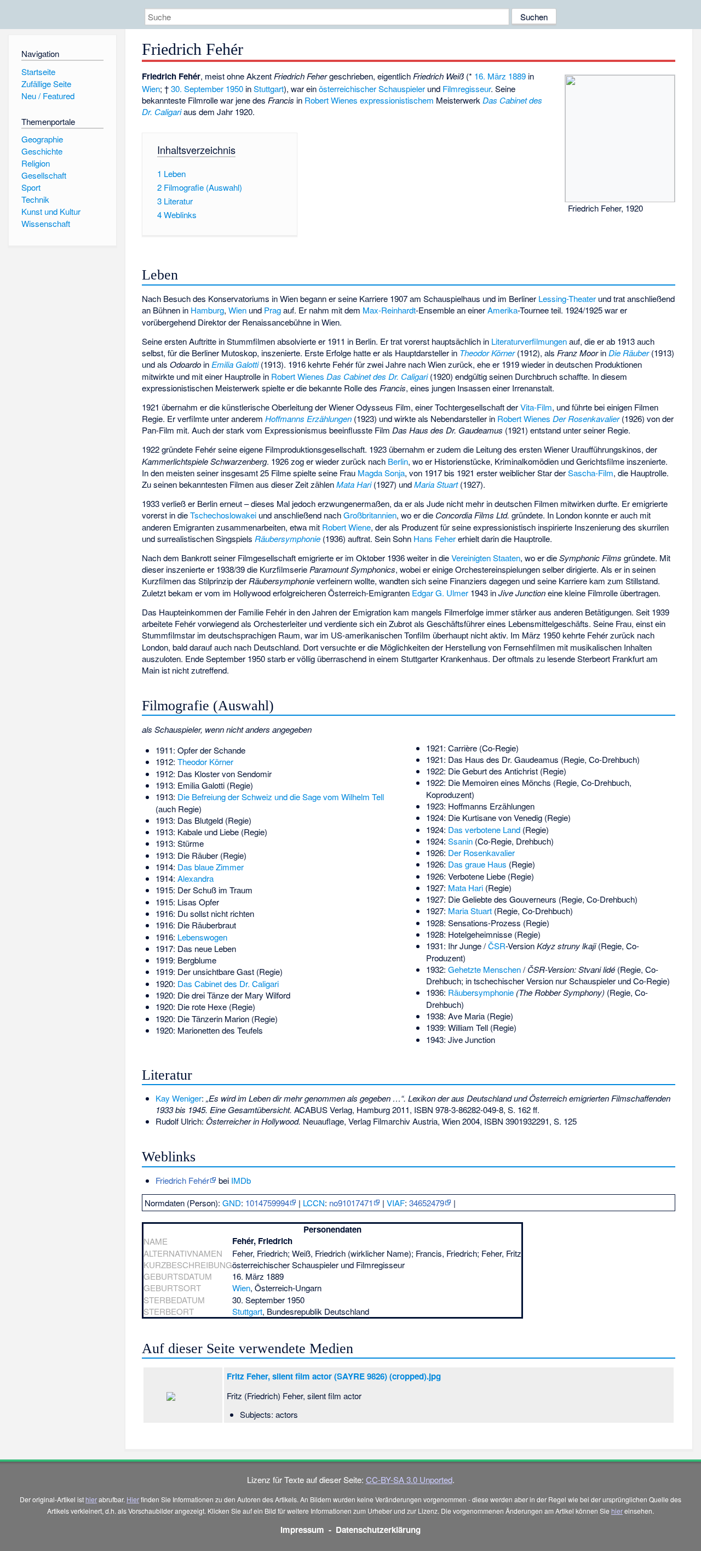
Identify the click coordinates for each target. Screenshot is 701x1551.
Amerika (502, 310)
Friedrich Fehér (182, 1180)
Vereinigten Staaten (485, 557)
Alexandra (195, 878)
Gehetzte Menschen (484, 969)
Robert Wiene (346, 527)
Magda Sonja (381, 472)
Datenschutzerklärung (378, 1530)
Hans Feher (434, 538)
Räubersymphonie (287, 538)
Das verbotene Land (484, 829)
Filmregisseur (467, 88)
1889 (517, 76)
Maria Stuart (436, 484)
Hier (133, 1499)
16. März (490, 76)
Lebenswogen (202, 937)
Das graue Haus (477, 864)
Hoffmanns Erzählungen (308, 418)
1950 (234, 88)
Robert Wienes (331, 100)
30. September (197, 88)
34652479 (426, 1202)
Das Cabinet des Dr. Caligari (377, 376)
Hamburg (207, 310)
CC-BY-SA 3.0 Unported (409, 1479)
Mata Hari (353, 484)
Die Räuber (628, 352)
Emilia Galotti (234, 364)
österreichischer (347, 88)
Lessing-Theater (567, 298)
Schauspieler (401, 88)
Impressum (302, 1530)
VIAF (396, 1202)
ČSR (496, 945)
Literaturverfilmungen (529, 341)
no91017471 (351, 1202)
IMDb (241, 1180)
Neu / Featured (47, 95)
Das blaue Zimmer (210, 867)
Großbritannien (370, 515)
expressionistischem (397, 100)
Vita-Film (536, 407)
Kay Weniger (179, 1098)
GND (231, 1202)
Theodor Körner (487, 352)
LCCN (314, 1202)
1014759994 (267, 1202)
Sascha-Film (590, 472)
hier (91, 1499)
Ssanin (460, 841)
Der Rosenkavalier (586, 418)
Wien (151, 88)
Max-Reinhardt (389, 310)
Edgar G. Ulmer (440, 592)
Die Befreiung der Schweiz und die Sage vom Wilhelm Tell (280, 796)
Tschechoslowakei (223, 515)
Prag (272, 310)
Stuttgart (269, 88)
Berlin (398, 461)
